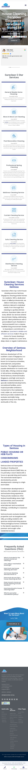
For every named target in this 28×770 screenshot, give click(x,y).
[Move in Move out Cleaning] (14, 111)
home (6, 122)
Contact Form (23, 768)
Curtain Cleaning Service (14, 215)
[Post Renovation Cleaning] (14, 136)
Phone (5, 768)
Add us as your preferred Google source (14, 756)
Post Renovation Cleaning (14, 141)
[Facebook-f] (2, 699)
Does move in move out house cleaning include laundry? (12, 583)
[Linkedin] (9, 699)
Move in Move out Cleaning (14, 117)
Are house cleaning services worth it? (11, 573)
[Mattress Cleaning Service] (13, 187)
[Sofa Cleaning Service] (14, 234)
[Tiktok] (14, 699)
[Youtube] (17, 699)
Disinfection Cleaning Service (14, 265)
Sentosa (4, 380)
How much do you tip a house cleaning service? (12, 578)
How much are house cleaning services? (11, 569)
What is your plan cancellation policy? (11, 593)
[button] (25, 5)
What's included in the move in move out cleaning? (12, 559)
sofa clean (13, 243)
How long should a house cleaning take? (13, 589)
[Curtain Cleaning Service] (14, 210)
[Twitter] (7, 699)
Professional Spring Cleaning (14, 166)
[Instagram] (5, 699)
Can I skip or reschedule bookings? (12, 564)
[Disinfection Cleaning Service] (14, 258)
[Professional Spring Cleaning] (14, 160)
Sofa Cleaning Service (14, 239)
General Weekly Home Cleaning (13, 93)
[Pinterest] (12, 699)
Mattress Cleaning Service (13, 192)
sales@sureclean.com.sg (8, 695)
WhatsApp (14, 768)
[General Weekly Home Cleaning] (13, 87)
